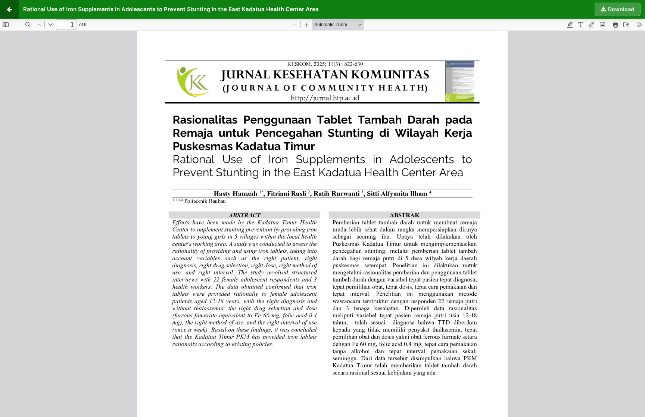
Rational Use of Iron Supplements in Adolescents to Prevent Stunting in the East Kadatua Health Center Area (171, 9)
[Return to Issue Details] (9, 9)
